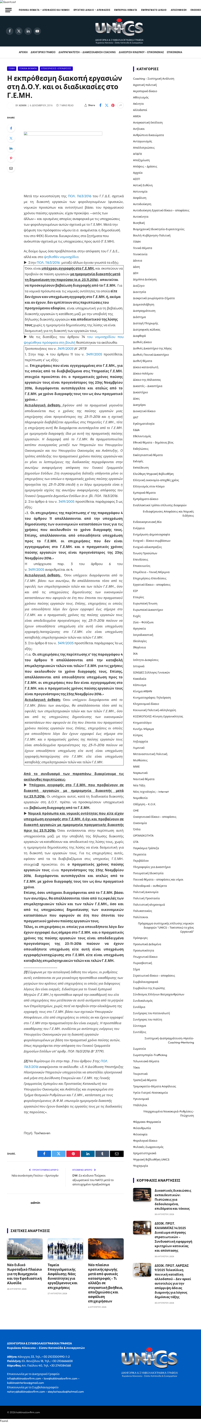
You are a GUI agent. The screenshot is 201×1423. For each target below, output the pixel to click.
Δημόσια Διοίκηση (145, 279)
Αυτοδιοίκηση (142, 204)
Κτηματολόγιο (142, 722)
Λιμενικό (138, 748)
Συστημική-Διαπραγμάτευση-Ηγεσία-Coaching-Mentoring (169, 1040)
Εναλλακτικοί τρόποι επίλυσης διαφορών (160, 505)
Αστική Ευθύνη (143, 185)
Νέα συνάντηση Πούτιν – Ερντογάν (35, 1175)
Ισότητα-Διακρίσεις (146, 660)
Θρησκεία (139, 628)
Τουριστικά (140, 1074)
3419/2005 (65, 348)
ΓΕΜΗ (12, 68)
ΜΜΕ (136, 766)
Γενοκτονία (140, 254)
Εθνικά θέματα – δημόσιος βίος (153, 442)
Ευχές (137, 616)
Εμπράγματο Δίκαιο (154, 9)
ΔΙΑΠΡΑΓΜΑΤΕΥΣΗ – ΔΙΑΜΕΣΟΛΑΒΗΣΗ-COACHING (87, 52)
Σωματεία (139, 1048)
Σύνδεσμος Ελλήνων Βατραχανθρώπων (158, 994)
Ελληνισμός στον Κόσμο (148, 486)
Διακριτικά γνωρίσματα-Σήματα (154, 298)
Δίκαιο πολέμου (143, 373)
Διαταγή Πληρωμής (145, 323)
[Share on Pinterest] (113, 105)
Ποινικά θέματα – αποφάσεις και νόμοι (44, 9)
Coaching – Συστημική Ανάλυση (153, 78)
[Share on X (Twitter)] (107, 105)
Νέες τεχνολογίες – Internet (151, 791)
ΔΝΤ (135, 417)
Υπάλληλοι (140, 1105)
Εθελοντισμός (142, 436)
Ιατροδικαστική (143, 635)
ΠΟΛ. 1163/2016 (79, 196)
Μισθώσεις (140, 760)
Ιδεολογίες (140, 641)
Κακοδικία (139, 679)
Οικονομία (140, 823)
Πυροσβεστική (142, 963)
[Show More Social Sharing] (120, 105)
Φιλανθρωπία (142, 1128)
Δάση (136, 267)
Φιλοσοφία (140, 1134)
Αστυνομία (140, 191)
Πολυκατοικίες (142, 911)
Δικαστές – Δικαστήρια (147, 386)
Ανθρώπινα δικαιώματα (148, 135)
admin (22, 105)
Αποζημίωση (179, 9)
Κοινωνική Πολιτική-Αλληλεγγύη (154, 710)
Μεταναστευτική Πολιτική (150, 754)
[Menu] (8, 10)
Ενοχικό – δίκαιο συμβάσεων (152, 540)
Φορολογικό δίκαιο (145, 1140)
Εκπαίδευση (141, 467)
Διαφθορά (139, 336)
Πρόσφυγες (140, 938)
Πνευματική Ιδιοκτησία (148, 873)
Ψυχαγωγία (140, 1166)
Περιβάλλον (141, 860)
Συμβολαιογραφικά (145, 982)
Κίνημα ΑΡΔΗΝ (142, 691)
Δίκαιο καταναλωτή (145, 367)
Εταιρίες (138, 597)
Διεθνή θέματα (142, 361)
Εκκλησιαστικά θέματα (148, 455)
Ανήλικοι (139, 129)
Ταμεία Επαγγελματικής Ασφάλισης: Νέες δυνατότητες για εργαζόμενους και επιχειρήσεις (63, 1276)
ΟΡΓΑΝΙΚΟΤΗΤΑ (143, 835)
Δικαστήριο (140, 392)
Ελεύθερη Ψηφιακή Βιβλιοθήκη (153, 474)
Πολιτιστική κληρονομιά (149, 904)
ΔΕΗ (135, 273)
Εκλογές (138, 461)
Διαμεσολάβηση (143, 304)
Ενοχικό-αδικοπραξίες (147, 547)
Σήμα (136, 969)
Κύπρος (138, 735)
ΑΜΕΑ (137, 116)
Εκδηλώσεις (141, 449)
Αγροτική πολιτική (145, 85)
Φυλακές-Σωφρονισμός (148, 1147)
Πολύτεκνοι (140, 917)
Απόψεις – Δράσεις (145, 166)
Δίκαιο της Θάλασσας (147, 380)
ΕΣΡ (135, 591)
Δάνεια (137, 260)
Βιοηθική (139, 223)
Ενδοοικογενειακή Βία (147, 522)
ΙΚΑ (135, 653)
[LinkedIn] (11, 148)
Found (4, 1421)
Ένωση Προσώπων (145, 553)
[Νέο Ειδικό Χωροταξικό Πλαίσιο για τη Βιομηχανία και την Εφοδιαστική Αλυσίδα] (25, 1248)
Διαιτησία (139, 292)
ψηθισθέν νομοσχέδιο (61, 257)
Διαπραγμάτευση (144, 311)
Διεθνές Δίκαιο (142, 342)
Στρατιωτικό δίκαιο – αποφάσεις (154, 975)
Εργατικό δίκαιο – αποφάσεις (92, 9)
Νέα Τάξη (139, 785)
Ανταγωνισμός (142, 141)
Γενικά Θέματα (28, 68)
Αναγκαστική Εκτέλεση (148, 122)
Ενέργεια (139, 528)
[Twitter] (11, 138)
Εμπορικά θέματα (125, 9)
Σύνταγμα (139, 1026)
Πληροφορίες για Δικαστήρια (152, 867)
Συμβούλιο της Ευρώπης (149, 988)
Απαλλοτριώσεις (144, 147)
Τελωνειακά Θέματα (146, 1061)
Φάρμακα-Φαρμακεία (147, 1122)
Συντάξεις (139, 1032)
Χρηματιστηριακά (144, 1153)
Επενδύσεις (140, 559)
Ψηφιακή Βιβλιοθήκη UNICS (151, 1159)
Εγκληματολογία (143, 423)
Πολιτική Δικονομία (145, 892)
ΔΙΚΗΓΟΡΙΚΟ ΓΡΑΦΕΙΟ (43, 52)
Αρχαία (138, 172)
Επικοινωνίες (141, 566)
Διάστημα (139, 317)
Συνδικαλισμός (143, 1000)
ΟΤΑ (135, 842)
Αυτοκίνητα (140, 216)
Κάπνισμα (139, 685)
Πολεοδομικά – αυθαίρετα (150, 886)
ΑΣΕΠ (136, 179)
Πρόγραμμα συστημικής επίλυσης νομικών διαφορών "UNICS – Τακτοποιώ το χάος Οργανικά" (166, 927)
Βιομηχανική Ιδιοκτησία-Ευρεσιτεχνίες (159, 229)
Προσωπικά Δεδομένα (147, 944)
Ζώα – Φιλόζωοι (143, 622)
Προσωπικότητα (143, 950)
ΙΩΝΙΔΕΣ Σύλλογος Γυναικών (151, 672)
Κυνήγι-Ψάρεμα (143, 729)
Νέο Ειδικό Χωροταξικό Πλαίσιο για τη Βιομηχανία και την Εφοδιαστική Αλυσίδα (24, 1274)
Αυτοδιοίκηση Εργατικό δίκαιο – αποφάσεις (161, 210)
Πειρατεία (139, 854)
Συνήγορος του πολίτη (147, 1019)
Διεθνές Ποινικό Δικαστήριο (151, 354)
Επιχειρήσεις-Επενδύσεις (56, 68)
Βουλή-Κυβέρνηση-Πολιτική (152, 235)
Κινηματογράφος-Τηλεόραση (152, 697)
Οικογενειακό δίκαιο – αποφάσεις (154, 817)
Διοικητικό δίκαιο (144, 411)
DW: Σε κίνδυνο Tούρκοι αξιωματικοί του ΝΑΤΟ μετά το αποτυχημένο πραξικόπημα (93, 1180)
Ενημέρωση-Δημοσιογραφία (151, 534)
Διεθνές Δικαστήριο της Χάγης (152, 348)
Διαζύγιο (138, 285)
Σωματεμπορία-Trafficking (150, 1055)
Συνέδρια (139, 1007)
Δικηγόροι (139, 405)
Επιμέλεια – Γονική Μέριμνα (151, 572)
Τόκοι (136, 1067)
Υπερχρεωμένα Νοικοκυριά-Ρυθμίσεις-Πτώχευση (168, 1113)
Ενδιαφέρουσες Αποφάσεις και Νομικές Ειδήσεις (168, 513)
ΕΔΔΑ (136, 430)
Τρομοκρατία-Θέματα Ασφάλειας (154, 1086)
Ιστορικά (138, 666)
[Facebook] (11, 128)
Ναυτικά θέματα (143, 779)
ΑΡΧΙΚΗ (23, 52)
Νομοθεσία (140, 798)
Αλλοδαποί (140, 110)
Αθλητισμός (141, 97)
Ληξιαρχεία (140, 741)
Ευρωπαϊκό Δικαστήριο (148, 610)
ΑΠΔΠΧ (137, 154)
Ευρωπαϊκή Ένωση (145, 603)
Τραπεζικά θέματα (145, 1080)
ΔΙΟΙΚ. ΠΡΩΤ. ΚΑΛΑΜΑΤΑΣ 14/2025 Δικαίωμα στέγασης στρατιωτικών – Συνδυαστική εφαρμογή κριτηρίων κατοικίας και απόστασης (173, 1236)
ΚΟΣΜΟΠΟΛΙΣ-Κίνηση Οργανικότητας (158, 716)
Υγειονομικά (141, 1099)
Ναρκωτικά (140, 773)
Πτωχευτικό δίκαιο (145, 957)
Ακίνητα (138, 103)
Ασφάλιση (139, 198)
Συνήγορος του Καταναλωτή (151, 1013)
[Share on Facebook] (100, 105)
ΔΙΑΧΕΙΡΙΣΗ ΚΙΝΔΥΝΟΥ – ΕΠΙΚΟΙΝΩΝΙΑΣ (141, 52)
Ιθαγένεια (139, 647)
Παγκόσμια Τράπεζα (146, 848)
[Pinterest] (11, 158)
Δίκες (136, 398)
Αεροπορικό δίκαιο (145, 91)
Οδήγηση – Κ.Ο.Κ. (144, 804)
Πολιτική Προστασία (146, 898)
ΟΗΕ (136, 810)
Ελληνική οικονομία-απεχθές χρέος (156, 480)
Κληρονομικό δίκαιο (146, 704)
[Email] (11, 168)
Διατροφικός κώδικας (146, 329)
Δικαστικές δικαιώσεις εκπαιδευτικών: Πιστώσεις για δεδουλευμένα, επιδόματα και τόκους (173, 1199)
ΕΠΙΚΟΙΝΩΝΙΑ (174, 52)
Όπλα (137, 829)
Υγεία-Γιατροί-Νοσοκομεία (150, 1092)
